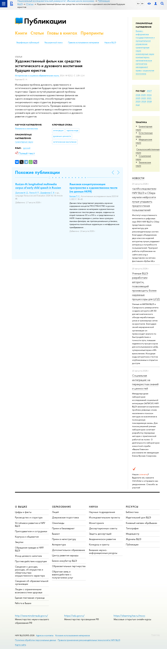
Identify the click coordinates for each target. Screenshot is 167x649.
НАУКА (93, 506)
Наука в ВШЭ (110, 42)
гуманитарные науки (24, 142)
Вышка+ (56, 533)
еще (138, 104)
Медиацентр (132, 533)
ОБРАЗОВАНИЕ (61, 506)
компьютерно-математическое (144, 59)
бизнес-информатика (142, 32)
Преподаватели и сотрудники (31, 531)
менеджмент (142, 67)
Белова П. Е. (74, 196)
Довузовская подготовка (65, 517)
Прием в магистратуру (64, 539)
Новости (138, 178)
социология (148, 70)
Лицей (55, 512)
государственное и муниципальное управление (145, 40)
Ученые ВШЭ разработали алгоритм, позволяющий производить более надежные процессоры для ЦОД (146, 286)
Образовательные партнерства (68, 566)
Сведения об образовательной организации (31, 582)
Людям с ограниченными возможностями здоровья (28, 591)
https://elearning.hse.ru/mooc (129, 615)
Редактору (155, 635)
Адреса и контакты (44, 635)
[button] (49, 177)
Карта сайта (20, 644)
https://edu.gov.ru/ (74, 615)
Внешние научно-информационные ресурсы (103, 551)
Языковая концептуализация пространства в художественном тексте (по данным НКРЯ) (93, 187)
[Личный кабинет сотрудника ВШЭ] (155, 3)
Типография (132, 528)
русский (26, 148)
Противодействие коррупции (31, 561)
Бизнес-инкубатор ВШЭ (64, 560)
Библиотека (132, 512)
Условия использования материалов (72, 635)
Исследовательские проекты (104, 517)
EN (142, 3)
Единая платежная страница (30, 597)
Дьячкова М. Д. (21, 192)
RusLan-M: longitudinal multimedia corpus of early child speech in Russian (38, 186)
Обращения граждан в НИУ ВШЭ (29, 549)
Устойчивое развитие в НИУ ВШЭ (30, 524)
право (139, 70)
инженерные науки (145, 53)
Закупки (19, 542)
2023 (138, 98)
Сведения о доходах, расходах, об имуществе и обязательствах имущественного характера (30, 571)
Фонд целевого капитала (28, 555)
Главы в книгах (62, 33)
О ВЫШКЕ (21, 506)
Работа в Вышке (23, 603)
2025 (143, 95)
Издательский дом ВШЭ (138, 517)
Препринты (92, 33)
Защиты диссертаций (100, 533)
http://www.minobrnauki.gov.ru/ (31, 615)
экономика (141, 73)
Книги (21, 33)
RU (138, 3)
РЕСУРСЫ (132, 506)
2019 (143, 101)
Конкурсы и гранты (99, 544)
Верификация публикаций (27, 42)
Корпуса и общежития (27, 536)
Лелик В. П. (34, 192)
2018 (149, 101)
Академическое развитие (102, 539)
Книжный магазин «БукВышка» (141, 523)
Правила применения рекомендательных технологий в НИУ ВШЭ (89, 640)
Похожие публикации (37, 172)
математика (141, 63)
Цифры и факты (23, 512)
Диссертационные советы (103, 528)
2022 (143, 98)
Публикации (45, 21)
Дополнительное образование (68, 550)
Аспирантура (59, 544)
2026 (138, 95)
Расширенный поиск (54, 42)
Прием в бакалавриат (63, 528)
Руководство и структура (28, 517)
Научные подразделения (102, 512)
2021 (149, 98)
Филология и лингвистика (26, 128)
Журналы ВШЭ (133, 539)
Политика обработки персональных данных (35, 640)
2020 (138, 101)
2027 (149, 90)
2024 (149, 95)
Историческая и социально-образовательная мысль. (37, 75)
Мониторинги (96, 523)
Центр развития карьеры (65, 555)
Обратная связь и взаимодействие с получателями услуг (62, 574)
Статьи (37, 33)
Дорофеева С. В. (47, 192)
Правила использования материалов (83, 42)
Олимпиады (58, 523)
